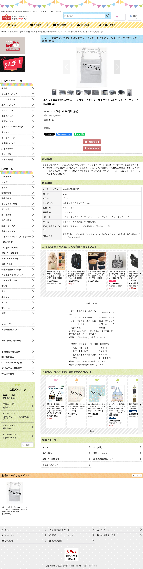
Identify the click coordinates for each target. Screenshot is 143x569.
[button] (131, 25)
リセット (138, 475)
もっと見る (26, 445)
